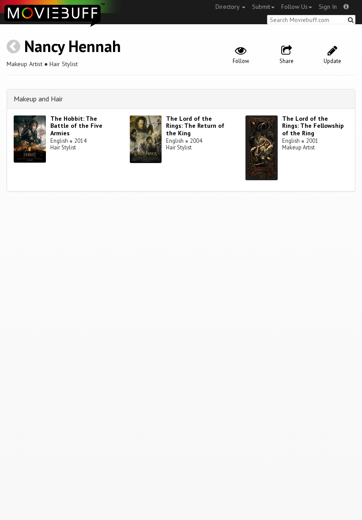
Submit (261, 7)
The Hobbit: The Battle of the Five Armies (76, 126)
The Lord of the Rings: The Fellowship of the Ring (313, 126)
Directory (228, 7)
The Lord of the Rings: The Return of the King (195, 126)
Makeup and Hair (38, 98)
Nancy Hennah (72, 46)
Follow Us (294, 7)
